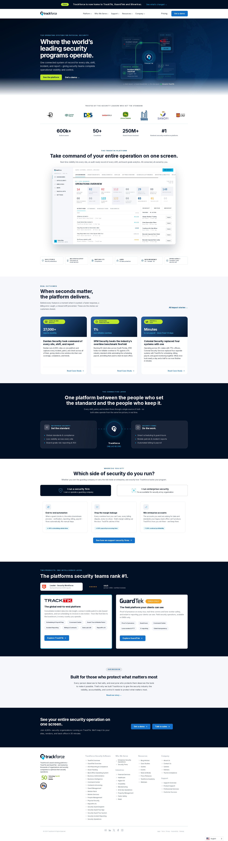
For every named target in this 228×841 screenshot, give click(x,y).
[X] (114, 830)
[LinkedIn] (110, 830)
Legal (158, 831)
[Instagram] (122, 830)
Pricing (164, 13)
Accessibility (174, 831)
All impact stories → (178, 307)
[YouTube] (105, 830)
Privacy (168, 831)
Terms (163, 831)
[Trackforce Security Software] (52, 757)
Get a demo (179, 13)
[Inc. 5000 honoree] (50, 777)
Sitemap (181, 831)
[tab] (75, 490)
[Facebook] (118, 830)
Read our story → (114, 695)
